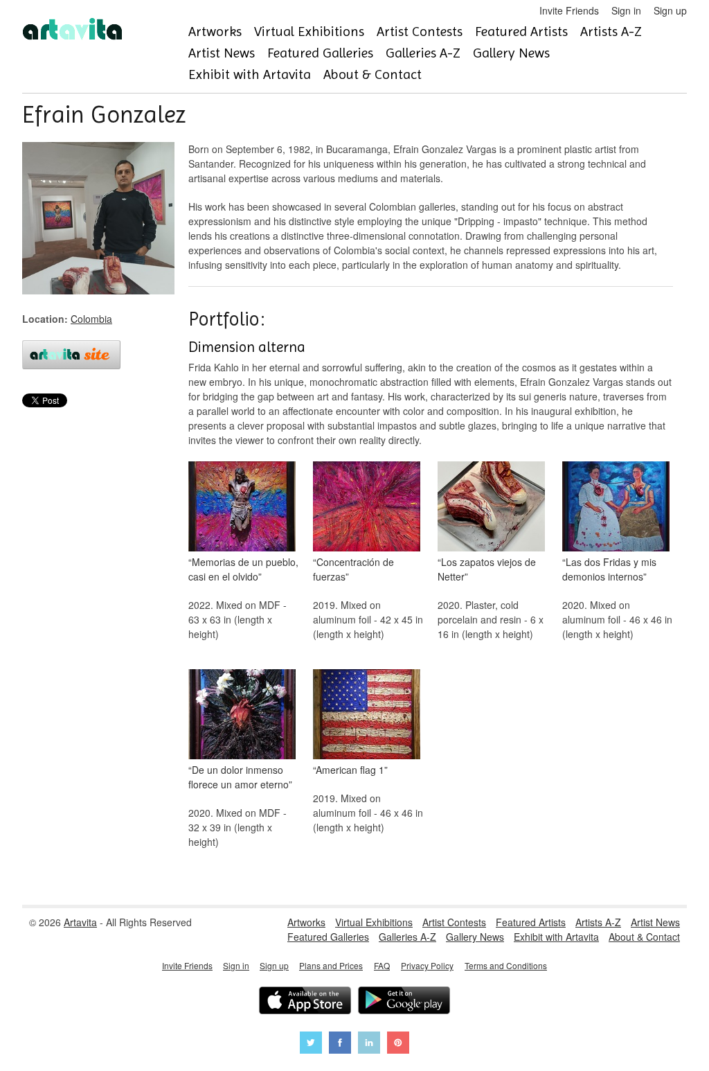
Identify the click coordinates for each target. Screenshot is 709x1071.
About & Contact (372, 74)
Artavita (80, 922)
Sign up (670, 10)
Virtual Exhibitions (309, 31)
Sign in (626, 10)
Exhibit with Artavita (249, 74)
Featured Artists (521, 31)
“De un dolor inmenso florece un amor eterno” (240, 777)
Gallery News (511, 53)
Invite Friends (569, 10)
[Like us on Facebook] (340, 1044)
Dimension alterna (246, 347)
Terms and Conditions (506, 965)
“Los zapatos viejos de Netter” (487, 569)
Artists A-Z (611, 31)
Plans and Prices (331, 965)
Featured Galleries (320, 53)
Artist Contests (420, 31)
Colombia (91, 319)
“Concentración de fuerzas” (353, 569)
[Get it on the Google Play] (404, 1002)
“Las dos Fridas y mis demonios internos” (609, 569)
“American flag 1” (350, 770)
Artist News (221, 53)
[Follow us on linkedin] (369, 1044)
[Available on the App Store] (305, 1002)
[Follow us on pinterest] (398, 1044)
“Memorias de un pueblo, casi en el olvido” (243, 569)
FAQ (382, 965)
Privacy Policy (427, 965)
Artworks (215, 31)
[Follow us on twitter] (311, 1044)
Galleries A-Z (423, 53)
